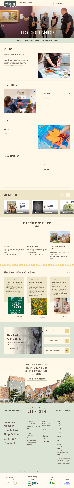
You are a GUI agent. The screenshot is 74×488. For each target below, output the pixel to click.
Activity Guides (28, 40)
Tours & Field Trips (31, 424)
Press (28, 431)
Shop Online (11, 434)
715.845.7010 (45, 432)
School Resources (47, 40)
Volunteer (10, 438)
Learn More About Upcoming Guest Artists (58, 257)
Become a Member (10, 423)
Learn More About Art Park (10, 254)
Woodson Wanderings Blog (33, 426)
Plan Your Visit (51, 331)
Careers (29, 433)
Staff (28, 428)
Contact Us (10, 443)
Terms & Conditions (31, 440)
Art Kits (37, 40)
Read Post (19, 316)
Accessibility (30, 435)
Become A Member (53, 351)
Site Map (29, 438)
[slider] (9, 212)
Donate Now (11, 430)
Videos (56, 40)
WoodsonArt (45, 438)
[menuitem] (48, 424)
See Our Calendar (52, 341)
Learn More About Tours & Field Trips (36, 254)
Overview (18, 40)
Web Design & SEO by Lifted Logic (50, 471)
